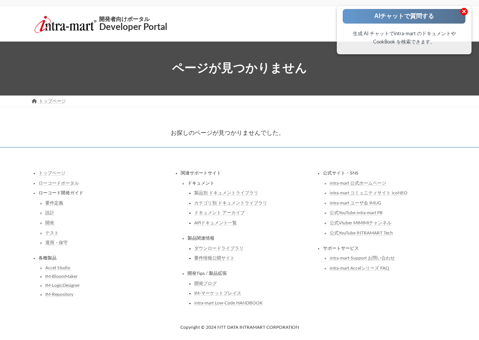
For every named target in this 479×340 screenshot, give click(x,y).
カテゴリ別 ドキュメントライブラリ (230, 203)
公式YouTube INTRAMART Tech (361, 232)
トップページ (52, 173)
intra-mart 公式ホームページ (358, 182)
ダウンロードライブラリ (219, 248)
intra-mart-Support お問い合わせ (362, 258)
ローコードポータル (59, 182)
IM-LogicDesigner (62, 285)
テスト (52, 232)
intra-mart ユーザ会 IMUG (355, 203)
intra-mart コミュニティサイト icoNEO (369, 193)
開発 (49, 223)
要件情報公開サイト (214, 258)
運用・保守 (56, 242)
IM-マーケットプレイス (217, 293)
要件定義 (54, 203)
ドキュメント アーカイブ (219, 212)
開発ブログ (205, 283)
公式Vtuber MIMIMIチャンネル (360, 223)
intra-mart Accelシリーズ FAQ (359, 268)
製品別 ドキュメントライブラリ (226, 193)
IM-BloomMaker (61, 276)
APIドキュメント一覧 (215, 223)
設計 (49, 212)
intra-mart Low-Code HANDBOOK (228, 303)
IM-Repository (59, 294)
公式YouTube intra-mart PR (356, 212)
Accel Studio (57, 267)
